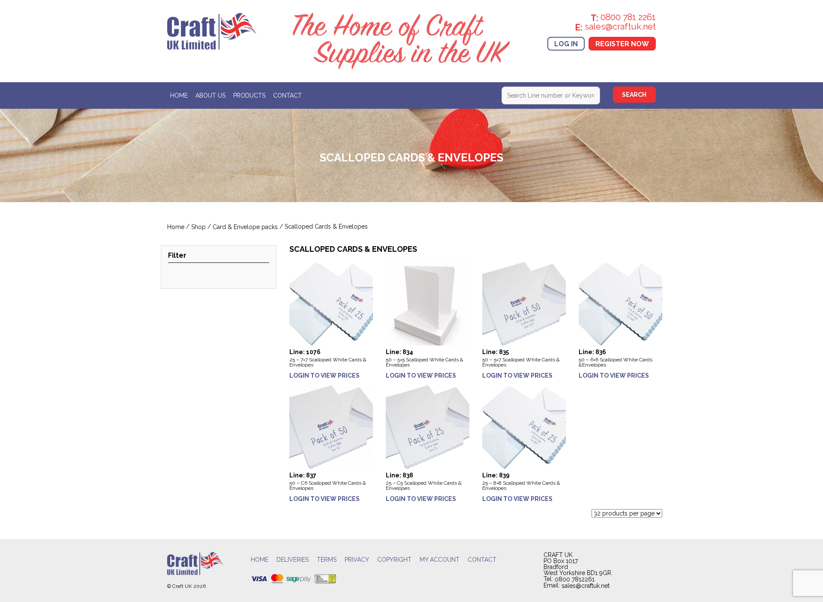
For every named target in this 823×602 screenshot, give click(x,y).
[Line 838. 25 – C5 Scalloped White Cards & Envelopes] (427, 426)
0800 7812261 (575, 579)
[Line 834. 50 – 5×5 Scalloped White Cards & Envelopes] (427, 303)
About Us (210, 95)
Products (249, 95)
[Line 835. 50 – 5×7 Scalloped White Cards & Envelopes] (524, 303)
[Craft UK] (212, 30)
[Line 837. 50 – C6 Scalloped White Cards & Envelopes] (331, 426)
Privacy (357, 560)
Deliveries (292, 560)
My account (440, 560)
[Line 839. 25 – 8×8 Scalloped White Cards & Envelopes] (524, 426)
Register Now (622, 43)
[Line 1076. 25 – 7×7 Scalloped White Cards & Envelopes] (331, 303)
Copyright (394, 560)
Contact (287, 95)
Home (179, 95)
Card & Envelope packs (245, 227)
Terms (326, 560)
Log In (566, 43)
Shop (198, 227)
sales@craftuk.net (586, 586)
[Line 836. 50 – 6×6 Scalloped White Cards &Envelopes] (620, 303)
